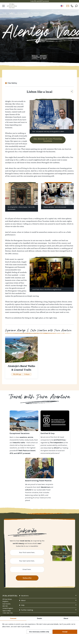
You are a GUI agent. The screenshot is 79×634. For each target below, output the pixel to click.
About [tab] (66, 618)
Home (5, 13)
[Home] (12, 5)
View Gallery (12, 83)
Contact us (68, 6)
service (30, 437)
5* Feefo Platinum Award (25, 451)
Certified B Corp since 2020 (40, 1)
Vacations (24, 596)
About (23, 600)
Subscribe (27, 578)
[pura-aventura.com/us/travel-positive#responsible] (55, 421)
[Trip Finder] (24, 421)
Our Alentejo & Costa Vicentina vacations (48, 139)
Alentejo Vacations (23, 13)
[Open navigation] (3, 5)
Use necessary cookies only (39, 632)
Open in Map (7, 611)
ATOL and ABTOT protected (20, 453)
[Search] (76, 5)
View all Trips (61, 553)
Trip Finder (11, 13)
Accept (64, 632)
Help (22, 605)
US (62, 6)
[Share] (72, 91)
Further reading (27, 610)
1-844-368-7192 (72, 5)
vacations (13, 448)
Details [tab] (39, 618)
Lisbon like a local (47, 13)
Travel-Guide (35, 13)
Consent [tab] (13, 618)
